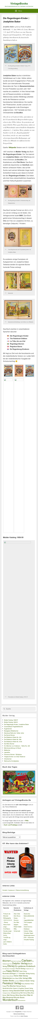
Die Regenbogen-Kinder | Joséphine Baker (16, 724)
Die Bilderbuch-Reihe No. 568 (12, 739)
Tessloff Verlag (29, 991)
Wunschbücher (21, 1000)
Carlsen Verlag (28, 931)
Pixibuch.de (6, 914)
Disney (11, 966)
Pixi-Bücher (11, 986)
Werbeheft (10, 997)
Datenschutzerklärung (22, 890)
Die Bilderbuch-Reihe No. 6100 (13, 742)
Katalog (32, 973)
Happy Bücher (12, 970)
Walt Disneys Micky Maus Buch (17, 995)
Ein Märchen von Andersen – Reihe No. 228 (17, 746)
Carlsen (27, 960)
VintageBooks (19, 3)
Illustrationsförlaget (9, 973)
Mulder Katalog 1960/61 (11, 722)
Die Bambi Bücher (9, 735)
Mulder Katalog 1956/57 (11, 720)
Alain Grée (17, 914)
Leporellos (7, 752)
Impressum (11, 890)
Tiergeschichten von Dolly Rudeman (14, 757)
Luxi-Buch (16, 981)
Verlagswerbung (15, 993)
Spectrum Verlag (8, 991)
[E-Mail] (22, 1007)
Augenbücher (8, 729)
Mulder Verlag (9, 715)
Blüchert (7, 960)
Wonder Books (19, 997)
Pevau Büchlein (25, 984)
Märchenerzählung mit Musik (12, 748)
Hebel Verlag (23, 971)
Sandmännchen (8, 988)
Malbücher (7, 750)
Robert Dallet (17, 927)
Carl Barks (18, 961)
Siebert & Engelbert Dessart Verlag (23, 988)
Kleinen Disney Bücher (8, 976)
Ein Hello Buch (6, 968)
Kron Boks (15, 978)
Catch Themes (24, 1016)
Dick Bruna (17, 916)
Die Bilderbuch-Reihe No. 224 (12, 737)
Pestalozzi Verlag (12, 983)
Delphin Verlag (19, 963)
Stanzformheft (19, 990)
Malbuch (22, 981)
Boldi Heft (13, 961)
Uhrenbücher (7, 759)
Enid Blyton (12, 968)
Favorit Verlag (20, 968)
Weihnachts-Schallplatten (11, 761)
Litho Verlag (23, 978)
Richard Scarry (21, 986)
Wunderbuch (10, 1000)
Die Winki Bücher (9, 744)
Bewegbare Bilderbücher (11, 731)
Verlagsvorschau (6, 993)
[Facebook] (17, 1007)
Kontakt (5, 890)
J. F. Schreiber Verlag (23, 973)
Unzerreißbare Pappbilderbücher (13, 726)
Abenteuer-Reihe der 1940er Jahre (14, 733)
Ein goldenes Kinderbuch (25, 966)
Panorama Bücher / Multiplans (13, 754)
